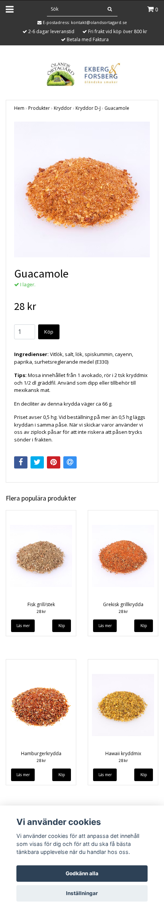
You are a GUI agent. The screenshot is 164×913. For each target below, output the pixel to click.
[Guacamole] (82, 189)
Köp (48, 331)
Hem (19, 108)
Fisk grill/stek (41, 604)
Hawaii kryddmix (123, 753)
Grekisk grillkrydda (123, 604)
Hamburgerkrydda (41, 753)
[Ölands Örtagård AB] (82, 73)
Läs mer (23, 625)
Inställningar (82, 893)
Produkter (39, 108)
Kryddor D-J (88, 108)
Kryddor (63, 108)
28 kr (41, 611)
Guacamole (117, 108)
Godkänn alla (82, 873)
